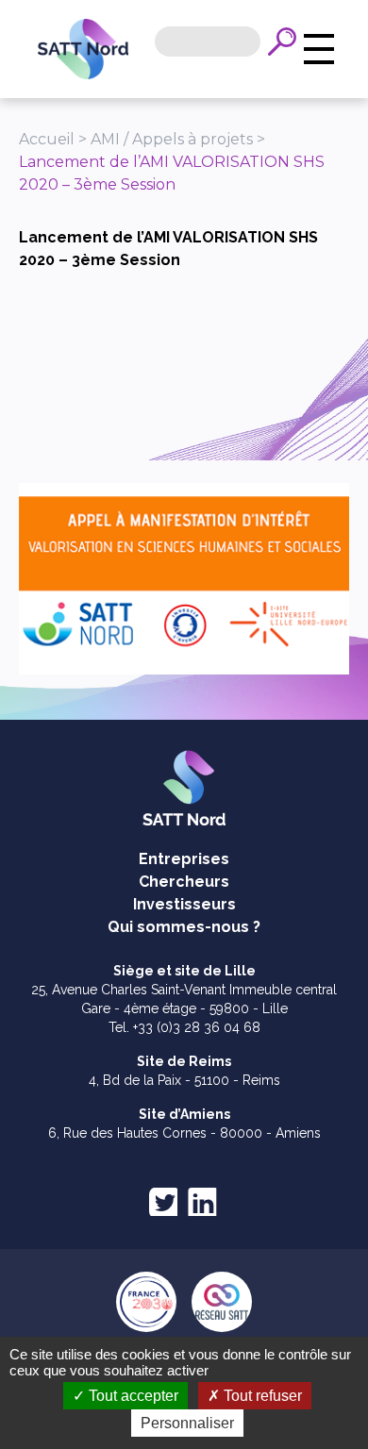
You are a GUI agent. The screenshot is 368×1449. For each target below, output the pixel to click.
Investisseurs (184, 904)
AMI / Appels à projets (172, 139)
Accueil (47, 139)
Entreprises (184, 859)
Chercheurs (184, 882)
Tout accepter (131, 1396)
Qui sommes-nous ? (184, 927)
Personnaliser (187, 1423)
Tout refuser (261, 1396)
